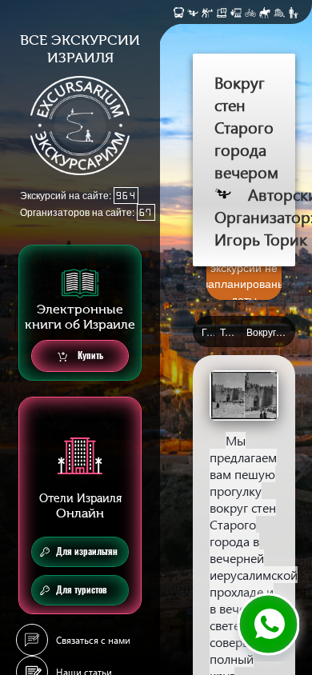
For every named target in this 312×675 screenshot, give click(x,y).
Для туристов (81, 590)
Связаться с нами (93, 640)
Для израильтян (87, 551)
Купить (89, 355)
